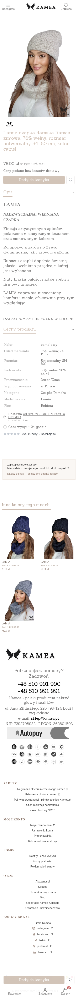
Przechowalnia (42, 835)
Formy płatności (42, 861)
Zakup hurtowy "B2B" (43, 810)
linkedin (42, 952)
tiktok (42, 940)
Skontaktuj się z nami (43, 892)
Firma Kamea (43, 923)
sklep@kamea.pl (45, 718)
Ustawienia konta (42, 830)
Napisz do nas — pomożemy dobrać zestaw (32, 473)
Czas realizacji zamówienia (42, 804)
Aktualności (43, 881)
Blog (42, 897)
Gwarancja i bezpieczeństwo (42, 908)
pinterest (42, 946)
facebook (42, 934)
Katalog (42, 886)
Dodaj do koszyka (34, 179)
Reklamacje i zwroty (42, 866)
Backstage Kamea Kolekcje (42, 902)
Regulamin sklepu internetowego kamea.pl (42, 789)
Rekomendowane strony (42, 841)
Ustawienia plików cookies (41, 794)
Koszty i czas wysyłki (42, 855)
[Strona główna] (30, 655)
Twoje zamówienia (41, 825)
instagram (43, 928)
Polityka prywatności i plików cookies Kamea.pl (42, 799)
